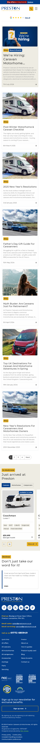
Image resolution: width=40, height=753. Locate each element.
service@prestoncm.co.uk (26, 627)
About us (24, 643)
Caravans (6, 485)
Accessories (6, 658)
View (31, 537)
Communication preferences (11, 739)
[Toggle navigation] (36, 9)
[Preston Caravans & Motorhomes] (11, 8)
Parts (4, 666)
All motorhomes (8, 651)
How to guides (26, 647)
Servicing (5, 669)
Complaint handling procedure (12, 737)
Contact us (25, 662)
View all (31, 544)
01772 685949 (19, 632)
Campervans (28, 485)
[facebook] (4, 608)
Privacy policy (6, 735)
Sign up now (18, 709)
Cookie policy (16, 735)
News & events (26, 658)
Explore (30, 2)
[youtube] (26, 608)
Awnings (5, 662)
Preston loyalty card (28, 651)
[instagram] (9, 608)
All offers (5, 643)
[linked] (21, 608)
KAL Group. (24, 731)
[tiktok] (32, 608)
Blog (23, 654)
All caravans (6, 647)
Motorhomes (16, 485)
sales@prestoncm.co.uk (21, 624)
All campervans (7, 654)
